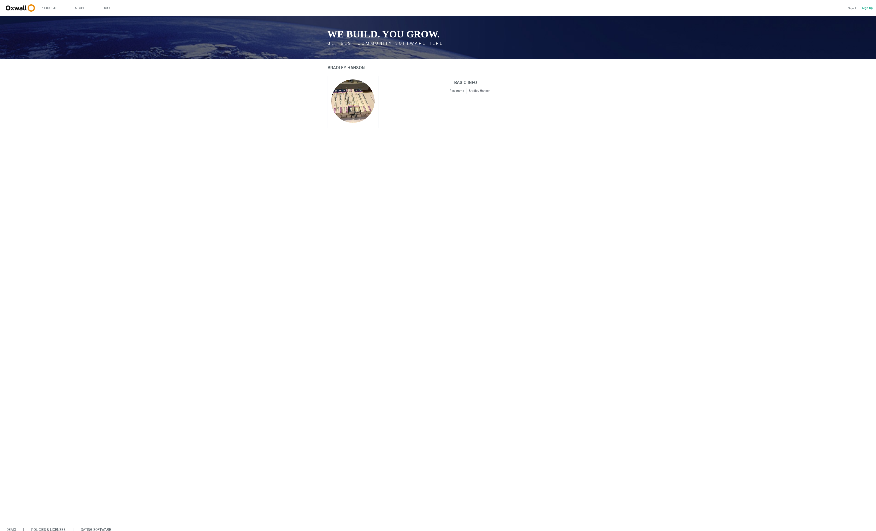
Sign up (867, 8)
